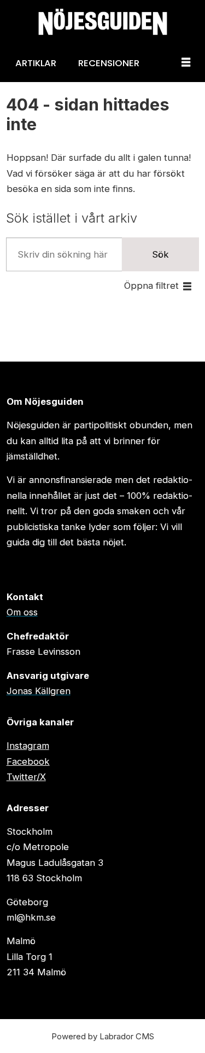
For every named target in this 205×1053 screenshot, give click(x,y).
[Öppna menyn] (186, 63)
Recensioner (108, 62)
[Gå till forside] (102, 22)
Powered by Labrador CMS (102, 1036)
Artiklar (35, 62)
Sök (160, 254)
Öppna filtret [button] (151, 285)
